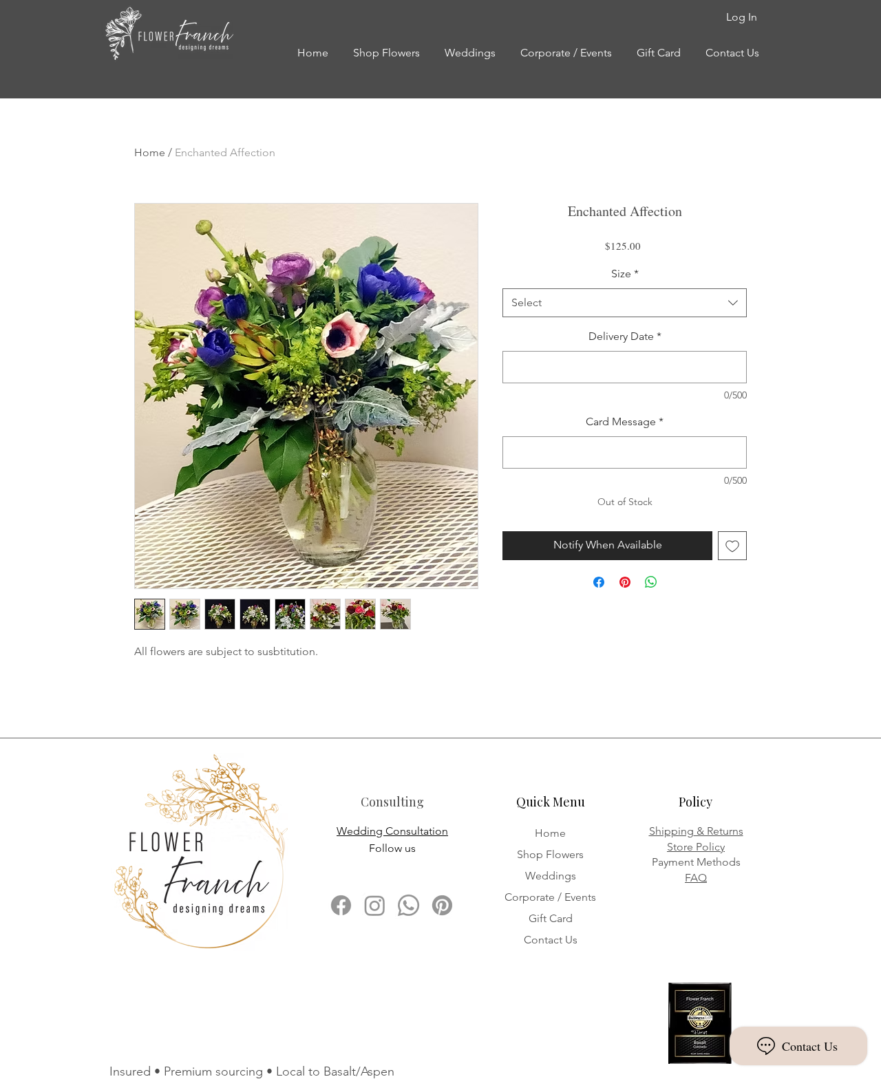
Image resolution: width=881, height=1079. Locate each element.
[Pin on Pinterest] (625, 582)
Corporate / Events (550, 897)
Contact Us (550, 939)
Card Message (625, 421)
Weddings (550, 875)
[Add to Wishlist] (732, 545)
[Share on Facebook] (599, 582)
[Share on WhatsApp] (651, 582)
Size (625, 273)
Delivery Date (624, 336)
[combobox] (624, 303)
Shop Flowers (550, 854)
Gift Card (551, 918)
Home (149, 152)
